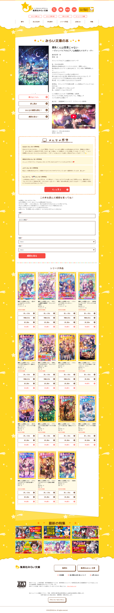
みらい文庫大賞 (50, 16)
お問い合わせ (95, 575)
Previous (17, 69)
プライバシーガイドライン (57, 599)
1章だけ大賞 (65, 16)
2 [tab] (33, 93)
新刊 (22, 21)
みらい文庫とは (35, 16)
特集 (91, 21)
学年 (20, 246)
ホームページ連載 (80, 16)
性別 (20, 238)
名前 (20, 212)
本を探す (50, 21)
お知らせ (78, 21)
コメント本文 (23, 220)
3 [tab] (35, 93)
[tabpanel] (34, 69)
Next (50, 69)
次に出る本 (36, 21)
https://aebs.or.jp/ (71, 586)
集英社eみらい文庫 (88, 568)
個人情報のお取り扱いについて (78, 575)
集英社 (64, 568)
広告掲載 (61, 575)
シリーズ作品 (64, 21)
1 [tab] (32, 93)
